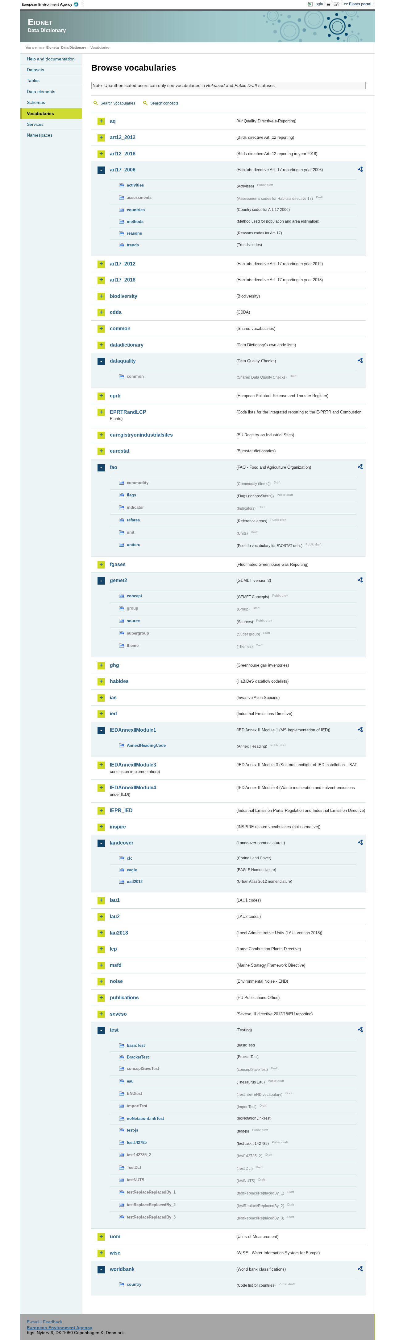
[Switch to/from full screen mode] (337, 4)
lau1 (115, 900)
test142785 (137, 1142)
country (134, 1284)
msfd (116, 965)
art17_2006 (122, 169)
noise (116, 981)
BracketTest (138, 1057)
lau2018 (119, 932)
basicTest (136, 1045)
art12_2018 (122, 153)
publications (124, 997)
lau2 (115, 916)
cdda (116, 312)
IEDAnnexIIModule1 (133, 730)
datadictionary (126, 344)
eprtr (115, 395)
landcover (121, 842)
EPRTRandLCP (128, 412)
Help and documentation (51, 58)
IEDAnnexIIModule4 (133, 787)
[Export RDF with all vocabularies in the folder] (360, 170)
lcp (113, 949)
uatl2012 (135, 881)
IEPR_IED (121, 810)
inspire (118, 826)
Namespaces (39, 135)
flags (131, 495)
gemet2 (118, 580)
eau (130, 1081)
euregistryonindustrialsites (141, 435)
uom (115, 1236)
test (114, 1030)
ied (113, 713)
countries (136, 210)
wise (115, 1253)
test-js (132, 1130)
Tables (33, 80)
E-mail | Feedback (44, 1321)
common (120, 328)
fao (113, 467)
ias (113, 697)
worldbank (122, 1269)
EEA (52, 4)
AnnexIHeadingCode (146, 745)
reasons (134, 233)
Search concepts (164, 103)
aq (113, 121)
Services (35, 124)
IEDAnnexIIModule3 (133, 764)
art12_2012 (122, 137)
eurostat (119, 451)
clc (129, 858)
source (133, 621)
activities (135, 185)
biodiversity (123, 296)
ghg (114, 665)
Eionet (51, 47)
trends (133, 245)
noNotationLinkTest (145, 1118)
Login (318, 4)
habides (119, 681)
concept (134, 596)
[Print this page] (329, 4)
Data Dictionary (73, 47)
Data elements (41, 91)
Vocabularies (40, 113)
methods (135, 221)
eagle (132, 870)
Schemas (36, 102)
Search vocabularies (118, 103)
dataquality (123, 361)
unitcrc (133, 544)
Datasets (35, 69)
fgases (118, 564)
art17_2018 (122, 279)
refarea (133, 520)
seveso (118, 1014)
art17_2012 (122, 263)
